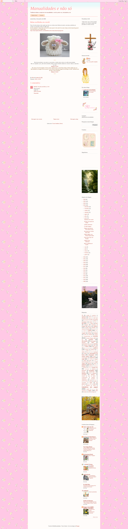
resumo (83, 375)
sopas (91, 380)
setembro (87, 212)
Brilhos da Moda (37, 91)
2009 (84, 281)
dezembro (87, 206)
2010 (84, 279)
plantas (96, 366)
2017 (84, 266)
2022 (84, 257)
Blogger (77, 526)
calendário (93, 327)
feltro (94, 345)
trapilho (87, 389)
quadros (84, 373)
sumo (91, 381)
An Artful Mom (86, 484)
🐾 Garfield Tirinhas (88, 464)
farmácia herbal (87, 345)
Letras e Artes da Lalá (88, 426)
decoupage (93, 341)
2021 (84, 258)
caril (97, 329)
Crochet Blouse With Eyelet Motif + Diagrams (92, 477)
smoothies (93, 378)
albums (89, 316)
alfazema (94, 316)
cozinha (96, 334)
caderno (95, 326)
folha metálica (89, 348)
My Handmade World (88, 454)
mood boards (84, 357)
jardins (87, 350)
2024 (84, 203)
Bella (89, 58)
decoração (84, 341)
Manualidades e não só (51, 8)
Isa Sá (35, 86)
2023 (84, 205)
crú (82, 339)
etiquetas (96, 343)
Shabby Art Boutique (88, 500)
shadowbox (84, 378)
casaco (96, 330)
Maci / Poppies (92, 455)
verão (96, 390)
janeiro (86, 254)
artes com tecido (94, 319)
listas (87, 352)
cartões (90, 330)
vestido (85, 391)
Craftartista (85, 490)
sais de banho (91, 375)
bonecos (86, 324)
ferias (83, 346)
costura (90, 334)
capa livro (93, 329)
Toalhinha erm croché (88, 219)
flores (86, 346)
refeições (93, 374)
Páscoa (89, 363)
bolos (92, 323)
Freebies (41, 15)
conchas (89, 333)
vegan (89, 390)
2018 (84, 264)
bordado (83, 326)
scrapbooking (84, 377)
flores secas (95, 346)
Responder (36, 93)
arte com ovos (86, 319)
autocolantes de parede (88, 320)
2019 (84, 262)
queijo (90, 373)
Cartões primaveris (88, 224)
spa (82, 381)
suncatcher (84, 382)
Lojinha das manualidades (89, 89)
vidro (89, 391)
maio (86, 247)
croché (39, 79)
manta (85, 353)
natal (83, 359)
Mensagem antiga (74, 119)
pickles (95, 364)
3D (82, 315)
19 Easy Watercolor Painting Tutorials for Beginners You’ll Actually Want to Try (89, 449)
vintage (93, 391)
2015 (84, 270)
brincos (89, 326)
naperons (92, 357)
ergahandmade (86, 474)
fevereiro (87, 252)
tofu (82, 385)
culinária (91, 339)
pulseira (83, 371)
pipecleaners (91, 366)
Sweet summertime (93, 491)
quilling (94, 373)
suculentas (86, 381)
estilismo (90, 343)
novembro (87, 208)
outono (84, 360)
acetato (87, 315)
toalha (94, 384)
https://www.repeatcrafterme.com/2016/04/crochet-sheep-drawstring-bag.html (46, 30)
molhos (94, 356)
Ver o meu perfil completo (92, 61)
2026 (84, 199)
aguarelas (84, 316)
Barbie (95, 320)
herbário (86, 349)
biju (83, 323)
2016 (84, 268)
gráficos (96, 348)
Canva (88, 329)
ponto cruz (95, 367)
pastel (95, 363)
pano (90, 360)
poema (89, 367)
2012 (84, 275)
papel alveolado (85, 361)
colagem (83, 333)
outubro (86, 210)
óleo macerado (90, 359)
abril (86, 249)
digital (92, 342)
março (86, 250)
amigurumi (90, 318)
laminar (83, 352)
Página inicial (34, 15)
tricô (93, 389)
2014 (84, 272)
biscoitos (87, 323)
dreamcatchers (85, 343)
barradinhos (84, 322)
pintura (83, 366)
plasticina (85, 367)
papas (95, 360)
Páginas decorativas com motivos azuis (88, 229)
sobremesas (84, 380)
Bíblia (95, 322)
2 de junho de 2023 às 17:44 (43, 86)
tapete (91, 382)
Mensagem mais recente (36, 119)
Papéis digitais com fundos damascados (89, 235)
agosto (86, 214)
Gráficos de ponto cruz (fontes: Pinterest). (92, 429)
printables (91, 370)
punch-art (91, 371)
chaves (89, 331)
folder (85, 348)
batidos (90, 322)
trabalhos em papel (90, 387)
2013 (84, 273)
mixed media (85, 356)
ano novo (96, 318)
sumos (95, 381)
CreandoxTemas (87, 336)
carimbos (84, 330)
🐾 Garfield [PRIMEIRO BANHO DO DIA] (92, 467)
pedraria (84, 364)
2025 (84, 201)
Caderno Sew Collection (87, 241)
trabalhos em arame (91, 385)
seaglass (93, 377)
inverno (92, 349)
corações (96, 333)
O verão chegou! (87, 226)
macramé (96, 352)
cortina (85, 334)
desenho (83, 342)
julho (86, 216)
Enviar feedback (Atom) (57, 123)
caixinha (87, 327)
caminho (83, 329)
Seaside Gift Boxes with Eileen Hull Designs (93, 439)
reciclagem (84, 374)
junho (86, 218)
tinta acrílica (89, 384)
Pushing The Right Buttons (89, 436)
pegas (90, 364)
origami (96, 359)
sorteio (95, 380)
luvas (91, 352)
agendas (94, 315)
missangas (91, 355)
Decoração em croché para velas (89, 232)
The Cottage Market (87, 446)
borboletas (93, 324)
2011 (84, 277)
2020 (84, 260)
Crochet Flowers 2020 (91, 338)
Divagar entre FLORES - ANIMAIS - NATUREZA (88, 507)
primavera (84, 370)
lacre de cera (93, 350)
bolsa (36, 79)
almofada (84, 318)
